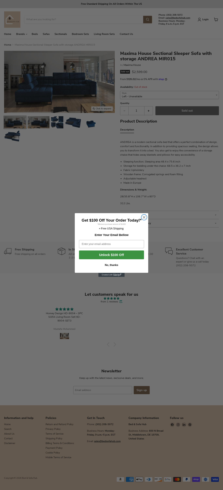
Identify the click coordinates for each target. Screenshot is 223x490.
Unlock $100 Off (111, 255)
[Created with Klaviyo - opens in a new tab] (111, 275)
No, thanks (111, 265)
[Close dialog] (144, 217)
